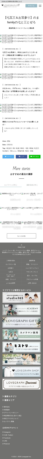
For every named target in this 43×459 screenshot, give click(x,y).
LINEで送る (35, 156)
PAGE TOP (21, 247)
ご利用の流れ (10, 260)
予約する (31, 6)
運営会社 (7, 407)
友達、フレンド (11, 279)
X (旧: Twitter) (8, 435)
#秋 (14, 148)
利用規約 (7, 410)
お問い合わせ (32, 283)
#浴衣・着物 (29, 151)
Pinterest (7, 444)
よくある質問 (10, 283)
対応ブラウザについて (11, 418)
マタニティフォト (32, 272)
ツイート (9, 156)
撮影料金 (32, 260)
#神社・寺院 (24, 148)
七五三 (11, 272)
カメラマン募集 (9, 421)
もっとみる (21, 236)
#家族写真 (21, 151)
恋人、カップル (32, 275)
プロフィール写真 (32, 279)
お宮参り (11, 268)
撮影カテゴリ (10, 396)
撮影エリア (9, 400)
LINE (5, 441)
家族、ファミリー (32, 264)
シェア (22, 156)
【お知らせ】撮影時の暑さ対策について (11, 1)
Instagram (7, 432)
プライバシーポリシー (11, 412)
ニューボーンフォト (32, 268)
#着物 (31, 148)
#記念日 (9, 148)
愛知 (8, 141)
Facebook (7, 438)
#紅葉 (18, 148)
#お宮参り (6, 151)
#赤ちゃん (13, 151)
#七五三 (36, 148)
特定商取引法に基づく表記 (12, 415)
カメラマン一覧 (11, 264)
